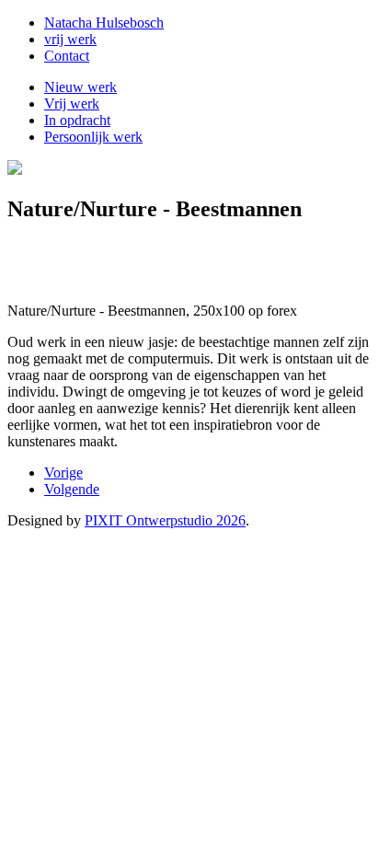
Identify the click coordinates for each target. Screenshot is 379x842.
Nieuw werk (80, 87)
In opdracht (77, 120)
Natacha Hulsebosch (104, 22)
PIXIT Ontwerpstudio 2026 (165, 520)
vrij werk (70, 39)
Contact (66, 55)
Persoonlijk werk (93, 136)
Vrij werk (71, 103)
